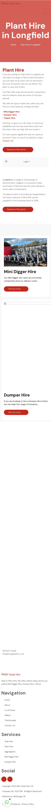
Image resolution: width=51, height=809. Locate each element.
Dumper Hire (10, 115)
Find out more (14, 289)
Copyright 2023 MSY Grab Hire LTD (17, 786)
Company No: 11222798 (12, 791)
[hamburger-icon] (47, 10)
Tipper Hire (9, 118)
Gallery (8, 715)
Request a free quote (16, 149)
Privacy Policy (28, 804)
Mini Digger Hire (12, 111)
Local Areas (10, 710)
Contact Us (8, 141)
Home (13, 44)
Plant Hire (9, 746)
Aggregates (10, 751)
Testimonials (10, 720)
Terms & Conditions (11, 804)
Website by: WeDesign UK (13, 796)
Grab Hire (9, 741)
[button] (8, 161)
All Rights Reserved (32, 791)
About (7, 705)
